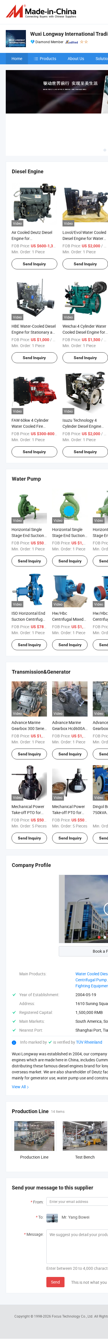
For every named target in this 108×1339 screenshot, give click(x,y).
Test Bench (85, 1157)
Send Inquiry (34, 264)
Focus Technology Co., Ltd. (73, 1316)
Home (17, 58)
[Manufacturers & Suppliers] (42, 11)
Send (55, 1282)
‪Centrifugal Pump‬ (91, 979)
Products (48, 58)
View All (19, 1086)
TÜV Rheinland (89, 1042)
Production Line (34, 1157)
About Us (76, 58)
